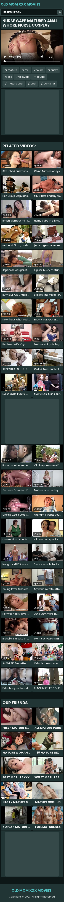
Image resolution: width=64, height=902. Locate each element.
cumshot (49, 83)
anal (33, 83)
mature (12, 70)
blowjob (24, 77)
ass (10, 77)
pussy (54, 70)
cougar (40, 77)
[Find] (59, 12)
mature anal (15, 83)
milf (27, 70)
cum (40, 70)
